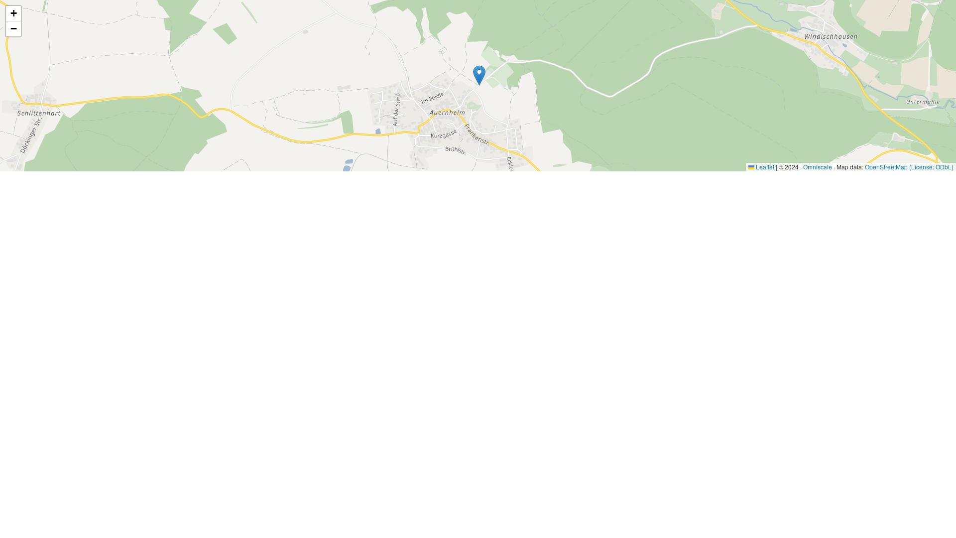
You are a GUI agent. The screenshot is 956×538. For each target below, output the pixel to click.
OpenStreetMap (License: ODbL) (909, 166)
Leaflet (764, 166)
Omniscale (817, 166)
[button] (479, 75)
